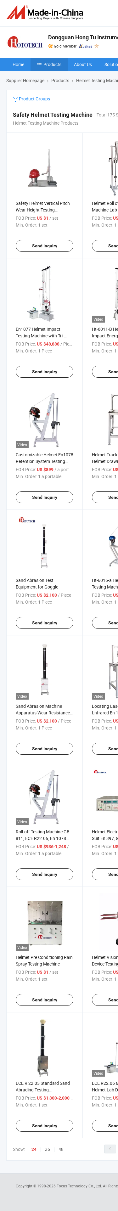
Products (52, 64)
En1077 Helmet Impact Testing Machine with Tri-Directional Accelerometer (40, 335)
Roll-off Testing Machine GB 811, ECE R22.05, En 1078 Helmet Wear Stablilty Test (43, 838)
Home (18, 64)
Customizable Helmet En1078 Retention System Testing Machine (44, 461)
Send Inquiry (44, 245)
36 (47, 1149)
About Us (83, 64)
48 (61, 1149)
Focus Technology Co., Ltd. (80, 1185)
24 (34, 1149)
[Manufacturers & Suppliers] (46, 12)
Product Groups (34, 99)
